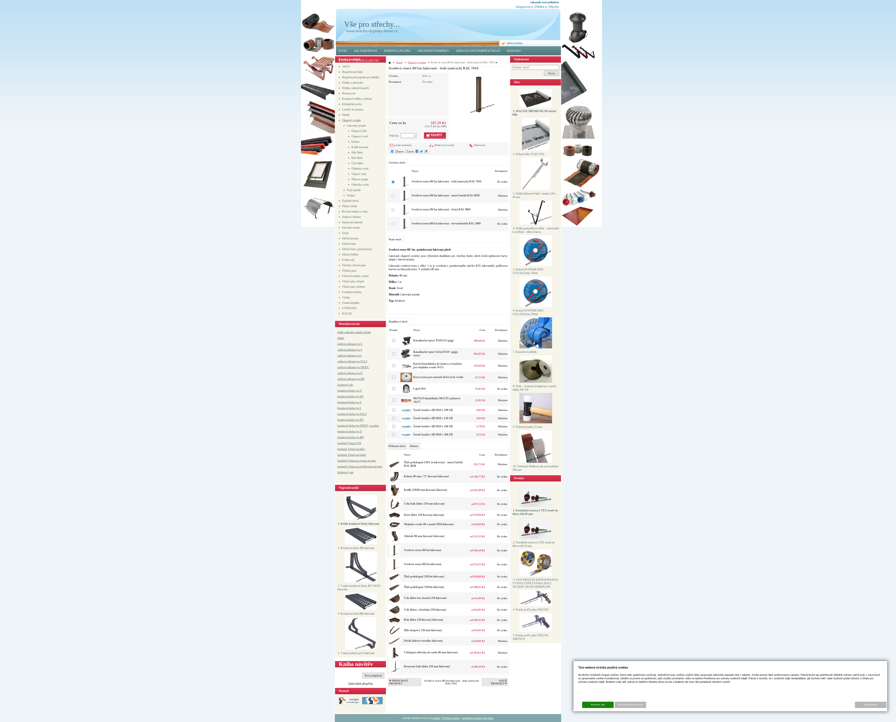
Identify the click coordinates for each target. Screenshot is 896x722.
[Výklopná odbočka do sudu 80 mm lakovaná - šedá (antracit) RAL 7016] (395, 657)
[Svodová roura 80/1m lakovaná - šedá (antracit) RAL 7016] (479, 94)
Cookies (435, 718)
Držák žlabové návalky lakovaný (423, 640)
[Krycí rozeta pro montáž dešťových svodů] (406, 381)
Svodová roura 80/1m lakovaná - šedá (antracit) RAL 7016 (446, 181)
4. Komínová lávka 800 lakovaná (356, 613)
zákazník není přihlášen (544, 2)
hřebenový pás (345, 472)
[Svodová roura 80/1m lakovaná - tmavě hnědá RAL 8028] (404, 200)
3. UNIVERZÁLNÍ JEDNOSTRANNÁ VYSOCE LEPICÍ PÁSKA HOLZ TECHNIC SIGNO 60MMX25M (535, 583)
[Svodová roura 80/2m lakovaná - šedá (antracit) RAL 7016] (394, 569)
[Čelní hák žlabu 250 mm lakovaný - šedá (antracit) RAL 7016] (394, 508)
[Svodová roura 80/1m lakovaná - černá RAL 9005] (404, 214)
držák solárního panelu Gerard (354, 332)
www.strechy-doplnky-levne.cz (372, 31)
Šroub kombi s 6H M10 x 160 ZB (433, 426)
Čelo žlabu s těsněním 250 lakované (425, 609)
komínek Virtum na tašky (351, 449)
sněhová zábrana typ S (349, 349)
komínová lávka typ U (349, 390)
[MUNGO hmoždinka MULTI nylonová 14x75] (406, 402)
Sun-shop (488, 718)
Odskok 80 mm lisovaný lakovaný (424, 536)
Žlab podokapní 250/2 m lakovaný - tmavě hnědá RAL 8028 (433, 464)
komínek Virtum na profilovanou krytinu (359, 466)
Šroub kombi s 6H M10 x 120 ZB (433, 418)
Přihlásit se (541, 6)
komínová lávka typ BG (350, 419)
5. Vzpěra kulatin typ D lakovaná (356, 653)
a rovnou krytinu (366, 460)
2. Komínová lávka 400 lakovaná (356, 548)
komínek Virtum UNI (349, 443)
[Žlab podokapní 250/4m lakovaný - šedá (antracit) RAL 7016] (394, 590)
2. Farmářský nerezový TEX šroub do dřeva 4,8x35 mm (533, 544)
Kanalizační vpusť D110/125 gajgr (433, 340)
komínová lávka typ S (349, 402)
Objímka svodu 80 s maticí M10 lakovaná (429, 524)
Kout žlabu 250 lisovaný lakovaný (424, 515)
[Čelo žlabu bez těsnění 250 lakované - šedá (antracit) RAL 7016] (394, 602)
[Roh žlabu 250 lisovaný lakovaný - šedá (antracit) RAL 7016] (394, 622)
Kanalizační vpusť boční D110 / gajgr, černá (435, 353)
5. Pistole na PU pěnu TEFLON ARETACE (530, 637)
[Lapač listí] (406, 392)
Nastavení (870, 705)
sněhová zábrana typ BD (350, 379)
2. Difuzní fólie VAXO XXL (529, 154)
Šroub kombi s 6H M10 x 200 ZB (433, 434)
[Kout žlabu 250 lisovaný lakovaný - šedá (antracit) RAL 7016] (394, 517)
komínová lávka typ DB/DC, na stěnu (358, 425)
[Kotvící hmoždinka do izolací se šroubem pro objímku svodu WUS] (406, 367)
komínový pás (345, 384)
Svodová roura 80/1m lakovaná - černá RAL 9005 (441, 209)
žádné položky (515, 43)
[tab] (397, 445)
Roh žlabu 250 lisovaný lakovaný (423, 619)
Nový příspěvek (373, 675)
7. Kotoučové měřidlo (525, 352)
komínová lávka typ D (349, 431)
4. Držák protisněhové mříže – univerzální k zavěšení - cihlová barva (535, 230)
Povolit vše (598, 705)
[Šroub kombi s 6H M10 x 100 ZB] (406, 411)
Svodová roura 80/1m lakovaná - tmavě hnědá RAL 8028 (446, 195)
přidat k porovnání (444, 145)
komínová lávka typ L (349, 408)
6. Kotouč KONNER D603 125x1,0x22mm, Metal (527, 312)
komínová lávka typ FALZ (352, 414)
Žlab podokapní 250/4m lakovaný (424, 587)
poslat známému (403, 145)
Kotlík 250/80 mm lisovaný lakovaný (425, 490)
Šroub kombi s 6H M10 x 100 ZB (433, 410)
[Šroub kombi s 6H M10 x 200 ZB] (406, 436)
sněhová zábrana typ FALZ (352, 361)
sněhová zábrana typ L (349, 355)
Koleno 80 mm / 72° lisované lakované (426, 476)
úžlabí (340, 338)
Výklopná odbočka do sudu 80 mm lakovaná (431, 652)
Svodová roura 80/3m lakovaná (422, 550)
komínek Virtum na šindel (351, 455)
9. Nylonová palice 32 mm (527, 426)
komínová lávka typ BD (350, 437)
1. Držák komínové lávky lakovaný (358, 523)
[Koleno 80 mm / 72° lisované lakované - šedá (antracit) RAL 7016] (394, 481)
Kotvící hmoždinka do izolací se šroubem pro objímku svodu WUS (437, 365)
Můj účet (554, 6)
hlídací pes (479, 145)
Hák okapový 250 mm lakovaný (423, 630)
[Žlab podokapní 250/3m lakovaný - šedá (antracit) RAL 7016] (394, 579)
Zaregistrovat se (524, 6)
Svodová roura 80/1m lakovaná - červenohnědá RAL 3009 (446, 223)
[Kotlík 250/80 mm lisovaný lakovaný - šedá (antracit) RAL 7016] (394, 495)
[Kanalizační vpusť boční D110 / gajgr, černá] (406, 357)
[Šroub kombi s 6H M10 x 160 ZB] (406, 428)
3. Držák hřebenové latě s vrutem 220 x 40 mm (534, 195)
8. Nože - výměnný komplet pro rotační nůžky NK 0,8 (534, 388)
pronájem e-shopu (472, 718)
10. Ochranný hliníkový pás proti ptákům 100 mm (535, 468)
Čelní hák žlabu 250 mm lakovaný (424, 503)
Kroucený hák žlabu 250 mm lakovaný (427, 666)
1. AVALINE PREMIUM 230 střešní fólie (534, 113)
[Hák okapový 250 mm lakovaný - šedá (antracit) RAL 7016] (394, 634)
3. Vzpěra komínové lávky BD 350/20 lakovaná (358, 587)
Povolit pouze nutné (630, 705)
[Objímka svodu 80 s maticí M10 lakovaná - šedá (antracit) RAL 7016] (394, 527)
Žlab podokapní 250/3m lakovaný (424, 576)
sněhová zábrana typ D (350, 373)
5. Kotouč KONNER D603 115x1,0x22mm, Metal (527, 271)
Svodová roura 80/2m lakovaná (422, 564)
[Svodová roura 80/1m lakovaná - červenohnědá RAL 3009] (404, 228)
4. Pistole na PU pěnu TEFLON (530, 609)
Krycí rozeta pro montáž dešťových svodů (438, 377)
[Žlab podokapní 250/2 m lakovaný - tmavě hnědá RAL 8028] (394, 467)
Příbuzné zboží (397, 446)
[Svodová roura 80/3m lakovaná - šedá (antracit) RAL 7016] (394, 555)
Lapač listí (419, 388)
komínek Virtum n (347, 460)
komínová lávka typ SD (350, 396)
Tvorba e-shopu (451, 718)
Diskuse (414, 446)
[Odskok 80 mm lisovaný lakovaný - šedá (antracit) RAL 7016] (394, 541)
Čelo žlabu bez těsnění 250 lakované (425, 598)
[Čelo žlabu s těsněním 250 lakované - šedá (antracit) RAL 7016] (394, 613)
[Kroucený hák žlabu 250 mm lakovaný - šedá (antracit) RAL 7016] (394, 671)
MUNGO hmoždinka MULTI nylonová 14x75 (436, 400)
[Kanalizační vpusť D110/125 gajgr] (406, 345)
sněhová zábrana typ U (350, 344)
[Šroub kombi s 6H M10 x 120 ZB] (406, 419)
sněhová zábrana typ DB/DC (353, 367)
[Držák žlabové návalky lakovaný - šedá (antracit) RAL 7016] (394, 643)
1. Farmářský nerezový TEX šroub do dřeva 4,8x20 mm (535, 512)
